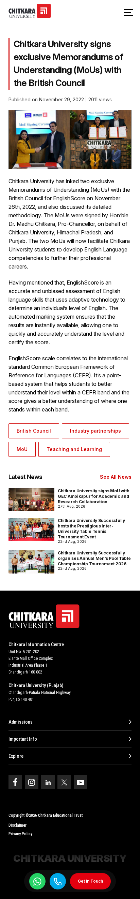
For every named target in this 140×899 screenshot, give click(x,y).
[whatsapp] (37, 881)
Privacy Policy (20, 833)
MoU (22, 449)
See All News (116, 477)
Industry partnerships (95, 431)
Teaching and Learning (74, 449)
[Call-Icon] (58, 881)
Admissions (20, 722)
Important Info (22, 739)
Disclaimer (17, 825)
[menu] (128, 13)
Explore (15, 756)
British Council (34, 431)
